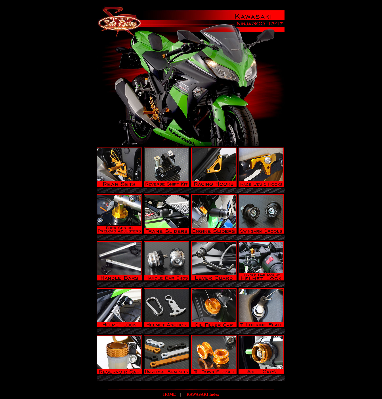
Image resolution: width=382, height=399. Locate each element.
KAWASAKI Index (203, 394)
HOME (169, 394)
